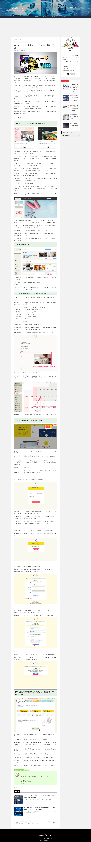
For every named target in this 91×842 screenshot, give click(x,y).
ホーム (27, 16)
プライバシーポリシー (51, 830)
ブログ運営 (64, 16)
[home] (23, 783)
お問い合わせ (38, 830)
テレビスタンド (45, 16)
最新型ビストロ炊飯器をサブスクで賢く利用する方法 (74, 116)
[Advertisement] (45, 27)
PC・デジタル (55, 16)
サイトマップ (44, 830)
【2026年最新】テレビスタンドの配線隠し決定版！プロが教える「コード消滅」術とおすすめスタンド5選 (74, 88)
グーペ (28, 87)
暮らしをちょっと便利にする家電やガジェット (45, 838)
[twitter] (21, 783)
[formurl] (70, 74)
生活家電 (36, 16)
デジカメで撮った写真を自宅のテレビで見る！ (74, 125)
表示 (22, 117)
